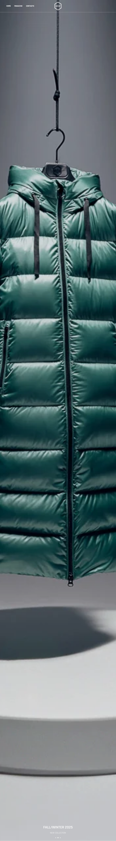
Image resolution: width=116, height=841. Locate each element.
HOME (8, 6)
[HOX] (58, 6)
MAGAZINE (18, 6)
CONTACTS (30, 6)
